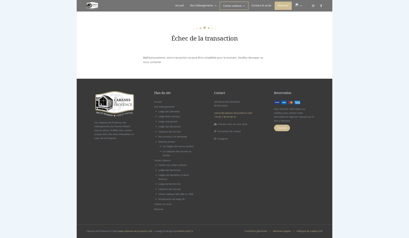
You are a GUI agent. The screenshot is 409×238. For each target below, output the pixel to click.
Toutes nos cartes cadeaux (172, 164)
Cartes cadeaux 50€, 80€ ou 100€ (175, 194)
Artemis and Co (185, 231)
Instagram (222, 138)
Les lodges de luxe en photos (178, 146)
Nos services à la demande (172, 136)
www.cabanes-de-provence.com (135, 231)
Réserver (283, 5)
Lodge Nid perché (167, 121)
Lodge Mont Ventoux (169, 116)
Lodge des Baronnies (169, 126)
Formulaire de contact (229, 131)
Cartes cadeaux (232, 6)
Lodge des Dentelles (169, 111)
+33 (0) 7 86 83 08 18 (225, 116)
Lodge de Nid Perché (169, 183)
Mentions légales (282, 231)
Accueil (179, 5)
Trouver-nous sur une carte (232, 124)
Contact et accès (261, 5)
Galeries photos (166, 141)
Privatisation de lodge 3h (171, 199)
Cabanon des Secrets (169, 131)
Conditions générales (256, 231)
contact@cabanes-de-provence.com (233, 112)
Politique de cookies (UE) (310, 231)
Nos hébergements (201, 5)
